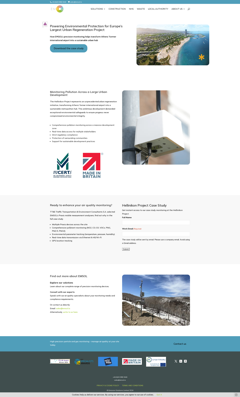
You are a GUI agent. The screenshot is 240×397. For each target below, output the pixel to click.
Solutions (97, 9)
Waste (141, 9)
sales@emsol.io (63, 308)
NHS (131, 9)
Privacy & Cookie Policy (108, 386)
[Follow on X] (175, 361)
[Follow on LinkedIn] (180, 361)
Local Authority (158, 9)
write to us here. (70, 312)
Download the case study (69, 48)
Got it (159, 394)
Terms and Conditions (132, 386)
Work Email (131, 228)
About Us (177, 9)
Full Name (127, 217)
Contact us (180, 343)
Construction (117, 9)
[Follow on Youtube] (185, 361)
